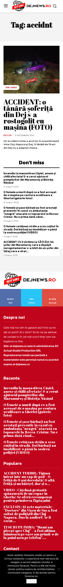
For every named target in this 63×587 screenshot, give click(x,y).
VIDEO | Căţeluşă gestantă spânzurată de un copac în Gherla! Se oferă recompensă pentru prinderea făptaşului (28, 495)
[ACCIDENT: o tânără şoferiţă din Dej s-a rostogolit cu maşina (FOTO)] (31, 69)
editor (8, 135)
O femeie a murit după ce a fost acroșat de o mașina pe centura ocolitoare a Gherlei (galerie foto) (30, 195)
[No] (58, 569)
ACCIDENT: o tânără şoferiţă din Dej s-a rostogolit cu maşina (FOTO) (28, 114)
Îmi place (11, 290)
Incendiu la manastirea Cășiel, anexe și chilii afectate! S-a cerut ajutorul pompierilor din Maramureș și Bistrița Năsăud (30, 178)
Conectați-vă (31, 290)
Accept (31, 581)
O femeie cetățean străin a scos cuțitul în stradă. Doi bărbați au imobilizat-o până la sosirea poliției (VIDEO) (31, 229)
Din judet (11, 87)
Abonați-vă (52, 290)
